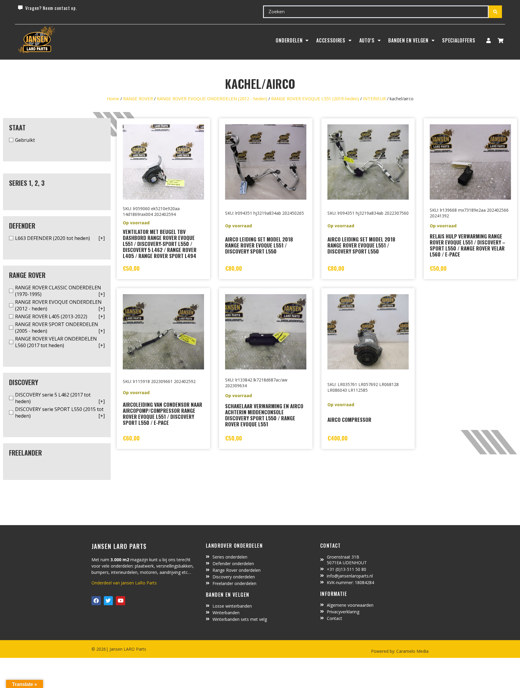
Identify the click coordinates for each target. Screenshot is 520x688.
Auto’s (367, 40)
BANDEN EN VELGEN (408, 40)
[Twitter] (108, 601)
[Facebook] (96, 601)
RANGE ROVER (138, 98)
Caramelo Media (412, 651)
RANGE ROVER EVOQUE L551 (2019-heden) (315, 98)
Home (113, 98)
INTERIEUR (374, 98)
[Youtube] (120, 601)
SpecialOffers (458, 40)
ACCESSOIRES (330, 40)
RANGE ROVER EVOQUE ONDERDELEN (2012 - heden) (212, 98)
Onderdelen (289, 40)
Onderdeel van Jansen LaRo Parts (124, 583)
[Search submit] (495, 11)
